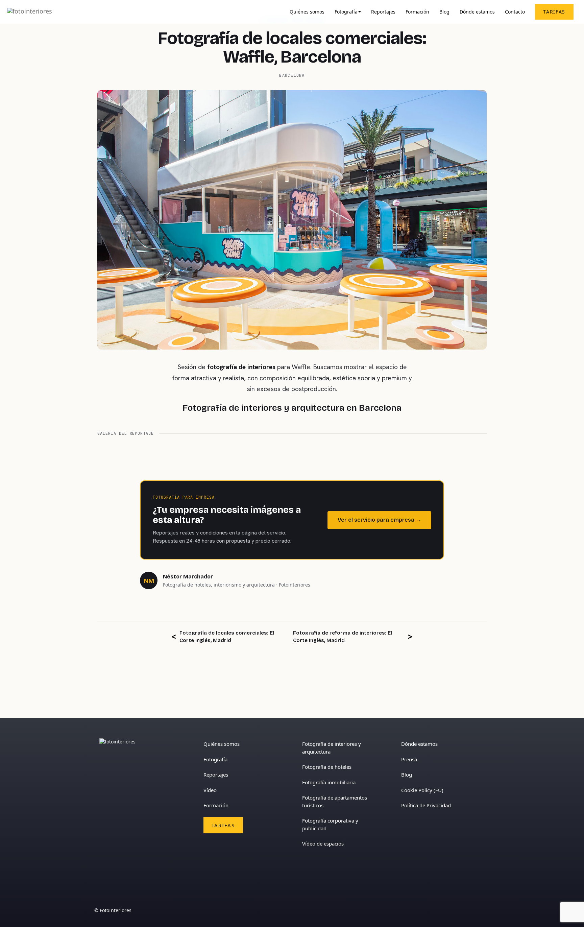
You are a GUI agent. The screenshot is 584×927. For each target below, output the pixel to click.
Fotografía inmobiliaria (329, 782)
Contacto (515, 11)
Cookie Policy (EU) (422, 790)
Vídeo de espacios (323, 843)
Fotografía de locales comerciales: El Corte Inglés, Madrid (226, 636)
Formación (417, 11)
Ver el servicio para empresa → (379, 520)
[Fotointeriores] (29, 12)
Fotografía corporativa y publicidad (330, 824)
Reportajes (383, 11)
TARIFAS (554, 11)
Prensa (409, 759)
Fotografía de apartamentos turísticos (334, 801)
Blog (444, 11)
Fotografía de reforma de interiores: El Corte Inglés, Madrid (342, 636)
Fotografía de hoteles (326, 766)
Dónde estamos (477, 11)
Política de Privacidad (426, 805)
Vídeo (210, 790)
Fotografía (346, 11)
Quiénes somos (307, 11)
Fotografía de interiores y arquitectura (331, 747)
